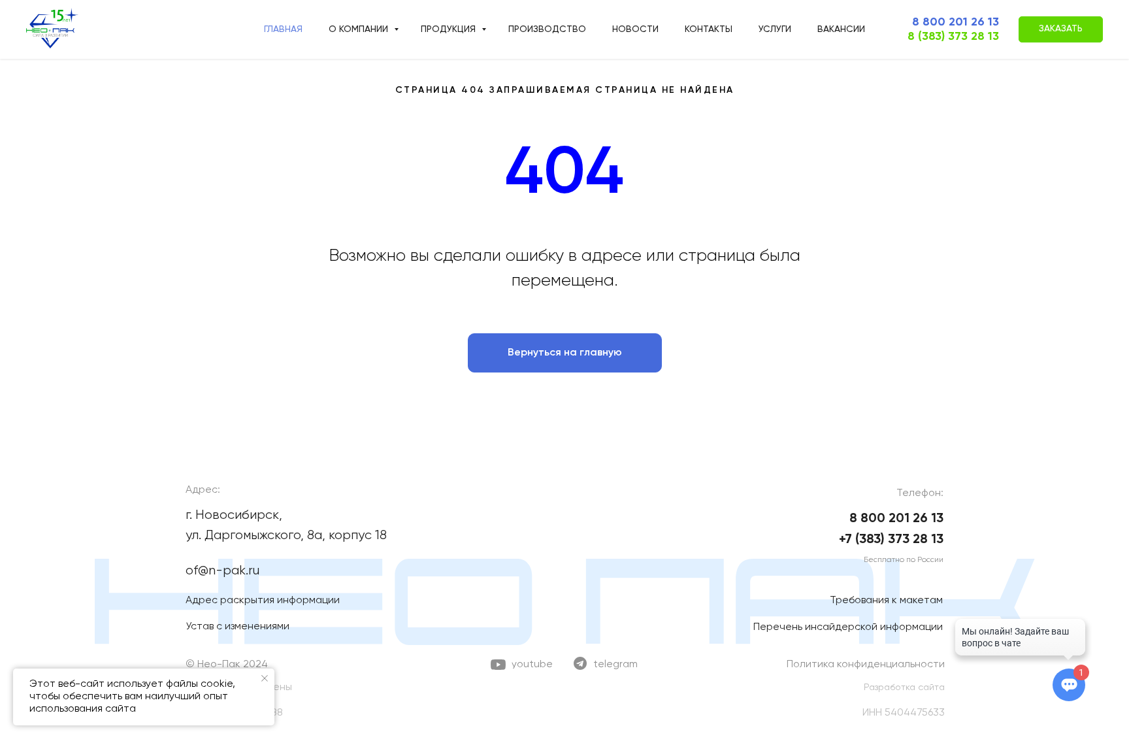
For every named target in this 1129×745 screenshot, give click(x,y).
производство (547, 29)
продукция (449, 29)
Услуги (775, 29)
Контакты (708, 29)
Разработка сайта (904, 687)
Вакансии (841, 29)
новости (635, 29)
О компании (360, 29)
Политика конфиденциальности (866, 664)
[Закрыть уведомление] (264, 678)
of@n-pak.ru (222, 571)
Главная (283, 29)
